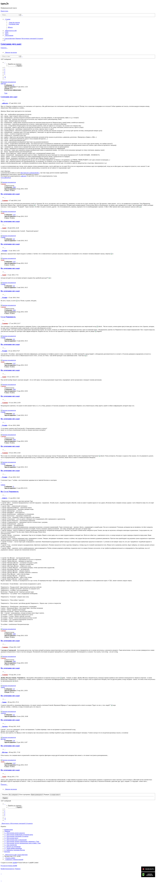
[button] (4, 62)
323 (14, 239)
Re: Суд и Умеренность (10, 491)
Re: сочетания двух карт (10, 194)
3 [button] (4, 70)
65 (13, 85)
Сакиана (3, 184)
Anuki (2, 213)
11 (13, 486)
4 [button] (4, 72)
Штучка (3, 739)
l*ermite (3, 237)
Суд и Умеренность (8, 317)
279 (14, 740)
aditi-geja (3, 83)
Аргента (3, 713)
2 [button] (4, 69)
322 (14, 715)
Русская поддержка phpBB (9, 865)
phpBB (15, 862)
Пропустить (4, 11)
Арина (3, 687)
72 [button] (5, 77)
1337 (14, 214)
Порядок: (47, 794)
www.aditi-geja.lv (6, 177)
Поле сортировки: (25, 794)
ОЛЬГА (3, 485)
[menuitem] (14, 22)
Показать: (5, 794)
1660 (14, 187)
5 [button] (4, 74)
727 (14, 689)
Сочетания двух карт (11, 44)
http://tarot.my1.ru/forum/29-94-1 (30, 173)
